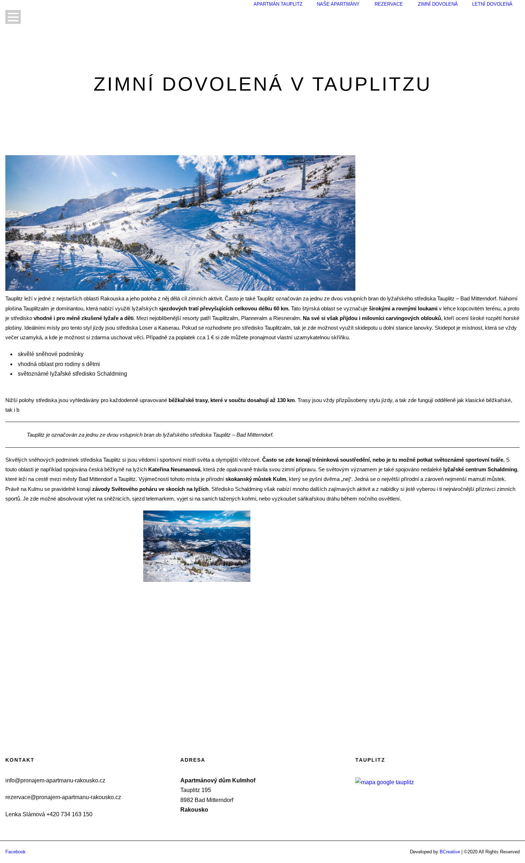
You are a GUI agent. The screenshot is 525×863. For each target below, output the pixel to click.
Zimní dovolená (438, 4)
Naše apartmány (338, 4)
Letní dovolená (492, 4)
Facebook (15, 851)
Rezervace (389, 4)
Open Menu (13, 17)
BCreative (450, 851)
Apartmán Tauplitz (278, 4)
